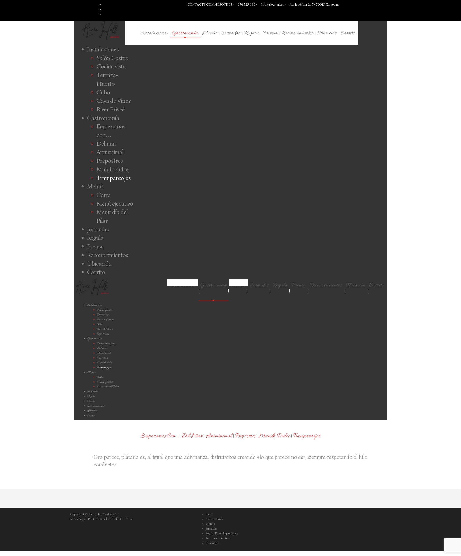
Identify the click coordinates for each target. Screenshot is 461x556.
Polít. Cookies (122, 519)
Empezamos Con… (159, 436)
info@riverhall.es (272, 4)
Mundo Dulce (274, 436)
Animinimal (219, 436)
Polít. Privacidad (99, 519)
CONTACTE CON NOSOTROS (209, 4)
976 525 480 (246, 4)
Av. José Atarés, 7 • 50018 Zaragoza (314, 4)
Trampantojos (306, 436)
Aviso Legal (78, 519)
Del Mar (192, 436)
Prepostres (245, 436)
